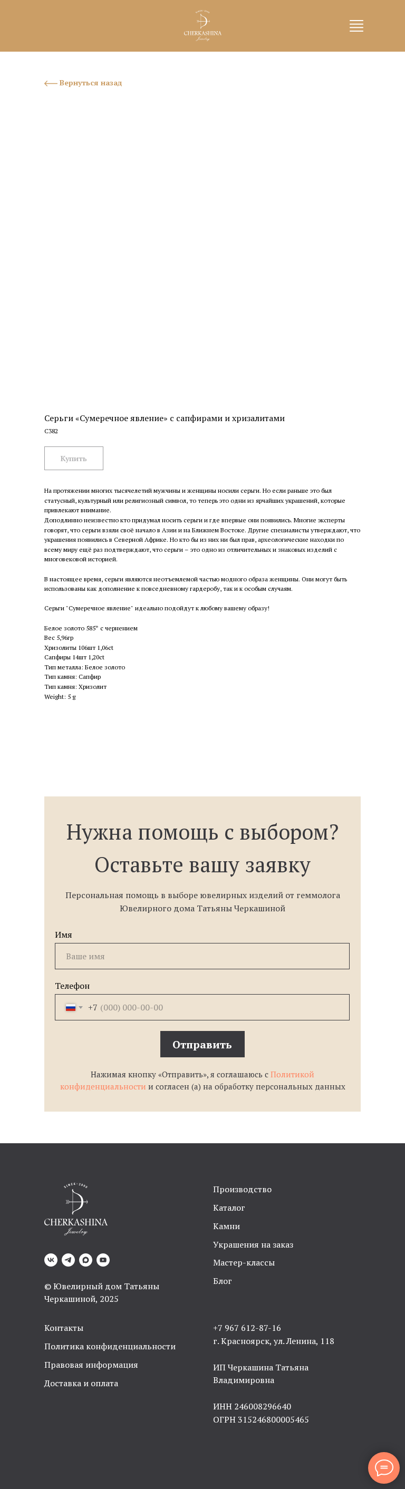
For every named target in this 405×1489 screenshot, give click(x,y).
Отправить (202, 1044)
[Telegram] (68, 1260)
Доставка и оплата (81, 1383)
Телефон (72, 985)
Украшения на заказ (253, 1244)
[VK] (50, 1260)
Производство (242, 1189)
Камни (226, 1226)
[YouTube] (103, 1260)
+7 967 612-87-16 (247, 1328)
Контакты (63, 1328)
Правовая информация (91, 1364)
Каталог (229, 1207)
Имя (63, 934)
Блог (222, 1281)
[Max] (85, 1260)
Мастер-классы (244, 1262)
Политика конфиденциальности (110, 1346)
